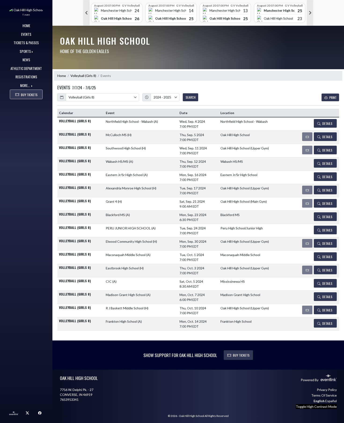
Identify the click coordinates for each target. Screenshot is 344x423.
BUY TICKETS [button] (29, 94)
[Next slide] (310, 13)
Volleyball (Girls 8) (83, 76)
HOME (26, 25)
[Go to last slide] (86, 13)
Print (333, 97)
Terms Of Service (324, 395)
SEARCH (191, 97)
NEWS (26, 59)
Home (61, 76)
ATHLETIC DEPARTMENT (26, 68)
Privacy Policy (327, 390)
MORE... (25, 85)
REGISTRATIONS (26, 76)
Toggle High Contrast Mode (316, 407)
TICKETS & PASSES (26, 42)
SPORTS (25, 51)
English (319, 401)
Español (331, 401)
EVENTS (26, 34)
